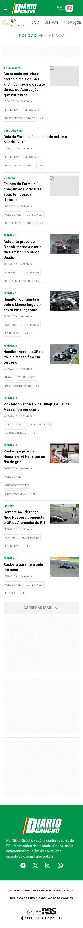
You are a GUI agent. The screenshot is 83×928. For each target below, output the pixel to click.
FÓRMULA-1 (12, 333)
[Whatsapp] (60, 865)
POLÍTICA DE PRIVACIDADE (27, 898)
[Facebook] (23, 865)
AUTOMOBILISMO (16, 432)
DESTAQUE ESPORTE (18, 280)
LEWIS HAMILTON (15, 493)
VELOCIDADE (32, 109)
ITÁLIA (9, 377)
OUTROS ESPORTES (38, 424)
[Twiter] (35, 865)
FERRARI (10, 593)
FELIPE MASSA (34, 214)
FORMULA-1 (12, 109)
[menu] (5, 8)
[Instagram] (47, 865)
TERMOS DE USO (64, 890)
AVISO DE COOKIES (60, 898)
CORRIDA (11, 272)
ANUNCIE (14, 890)
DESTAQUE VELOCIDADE (20, 118)
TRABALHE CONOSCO (36, 890)
